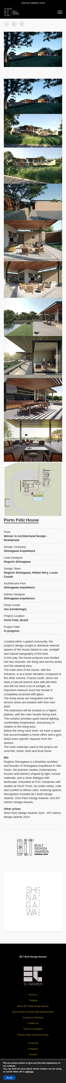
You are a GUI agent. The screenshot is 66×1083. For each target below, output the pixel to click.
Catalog (33, 1000)
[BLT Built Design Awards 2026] (12, 11)
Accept (9, 1077)
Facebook (33, 1043)
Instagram (33, 1048)
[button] (6, 23)
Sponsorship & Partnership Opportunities (33, 1011)
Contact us (33, 1023)
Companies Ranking (33, 1017)
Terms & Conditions (33, 1029)
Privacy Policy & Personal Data (33, 1034)
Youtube (33, 1054)
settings (29, 1071)
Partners (33, 994)
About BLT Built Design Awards (33, 1006)
